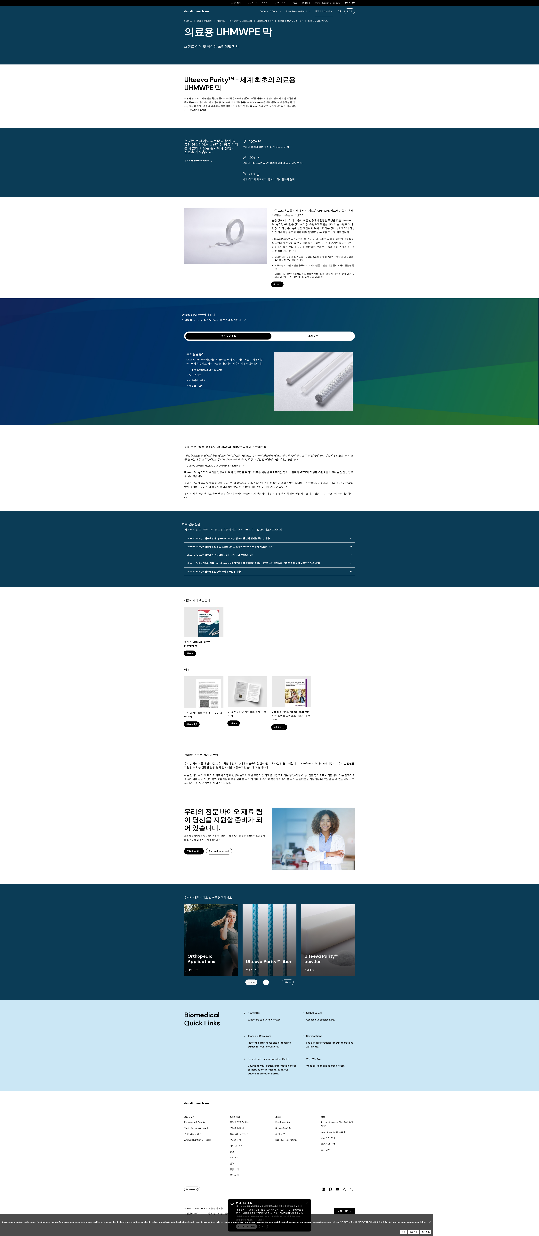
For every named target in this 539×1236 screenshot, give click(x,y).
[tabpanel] (269, 377)
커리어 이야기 (328, 1137)
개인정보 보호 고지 (193, 1213)
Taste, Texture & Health (196, 1128)
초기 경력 (325, 1149)
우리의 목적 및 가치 (239, 1122)
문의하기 (277, 529)
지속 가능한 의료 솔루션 (206, 493)
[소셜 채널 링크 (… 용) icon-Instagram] (344, 1189)
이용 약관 (210, 1213)
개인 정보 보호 (346, 1222)
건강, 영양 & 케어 (204, 21)
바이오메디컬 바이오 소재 (240, 21)
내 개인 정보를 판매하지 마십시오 (370, 1222)
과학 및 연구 (236, 1145)
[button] (339, 11)
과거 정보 (280, 1133)
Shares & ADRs (283, 1128)
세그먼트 (221, 21)
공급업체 (234, 1169)
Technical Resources (259, 1036)
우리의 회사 (235, 1117)
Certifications (314, 1036)
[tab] (228, 336)
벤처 (232, 1163)
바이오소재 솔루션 (265, 21)
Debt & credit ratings (286, 1139)
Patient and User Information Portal (268, 1059)
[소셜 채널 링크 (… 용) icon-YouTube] (337, 1189)
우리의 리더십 (237, 1128)
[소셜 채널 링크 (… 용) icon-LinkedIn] (323, 1189)
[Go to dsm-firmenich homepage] (196, 11)
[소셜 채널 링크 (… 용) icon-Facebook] (330, 1189)
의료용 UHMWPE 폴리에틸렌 (290, 21)
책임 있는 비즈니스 (239, 1133)
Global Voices (314, 1013)
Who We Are (313, 1059)
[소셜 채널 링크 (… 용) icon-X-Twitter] (351, 1189)
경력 (323, 1117)
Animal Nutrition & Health (197, 1139)
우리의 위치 (236, 1157)
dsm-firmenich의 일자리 (333, 1132)
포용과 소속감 (328, 1143)
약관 (220, 1213)
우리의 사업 (189, 1117)
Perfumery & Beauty (194, 1122)
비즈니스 (188, 21)
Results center (282, 1122)
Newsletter (254, 1013)
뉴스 (232, 1151)
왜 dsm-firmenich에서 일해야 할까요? (337, 1124)
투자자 (278, 1117)
